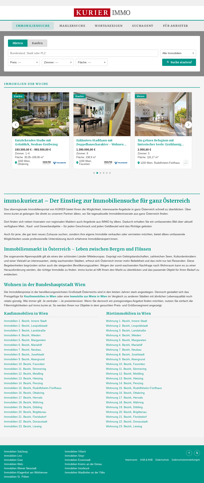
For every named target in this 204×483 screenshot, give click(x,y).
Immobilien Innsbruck (77, 468)
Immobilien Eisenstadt (77, 459)
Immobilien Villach (75, 451)
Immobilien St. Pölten (16, 476)
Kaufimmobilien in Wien (40, 296)
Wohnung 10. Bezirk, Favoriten (125, 364)
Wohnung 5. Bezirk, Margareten (126, 340)
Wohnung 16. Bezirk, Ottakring (125, 392)
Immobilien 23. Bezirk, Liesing (23, 426)
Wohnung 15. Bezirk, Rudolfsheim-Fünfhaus (134, 388)
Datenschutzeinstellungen (186, 459)
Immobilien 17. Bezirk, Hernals (23, 397)
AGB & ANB (146, 459)
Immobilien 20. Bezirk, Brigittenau (25, 412)
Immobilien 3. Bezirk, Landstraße (25, 330)
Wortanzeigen (109, 26)
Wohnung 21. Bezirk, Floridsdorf (126, 416)
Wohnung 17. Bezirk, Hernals (124, 397)
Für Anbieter (175, 26)
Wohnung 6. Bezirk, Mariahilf (124, 344)
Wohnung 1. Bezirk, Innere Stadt (126, 320)
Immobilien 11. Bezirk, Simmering (25, 368)
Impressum (131, 459)
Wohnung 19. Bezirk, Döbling (124, 407)
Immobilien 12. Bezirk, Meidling (23, 373)
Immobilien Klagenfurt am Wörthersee (25, 472)
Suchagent (142, 26)
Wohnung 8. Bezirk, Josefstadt (125, 354)
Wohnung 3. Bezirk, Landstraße (126, 330)
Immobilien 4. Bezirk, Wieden (22, 335)
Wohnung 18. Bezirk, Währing (125, 402)
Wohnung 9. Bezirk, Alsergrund (125, 359)
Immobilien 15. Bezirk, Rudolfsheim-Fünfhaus (32, 388)
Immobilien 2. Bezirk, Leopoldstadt (25, 325)
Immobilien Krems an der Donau (83, 464)
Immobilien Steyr (74, 455)
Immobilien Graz (13, 459)
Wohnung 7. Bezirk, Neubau (123, 349)
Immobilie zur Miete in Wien (88, 296)
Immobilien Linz (13, 455)
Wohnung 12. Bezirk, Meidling (125, 373)
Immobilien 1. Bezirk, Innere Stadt (25, 320)
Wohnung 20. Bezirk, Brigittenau (126, 412)
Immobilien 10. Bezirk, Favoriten (24, 364)
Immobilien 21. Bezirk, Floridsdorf (25, 416)
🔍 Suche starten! (179, 62)
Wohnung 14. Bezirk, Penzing (124, 383)
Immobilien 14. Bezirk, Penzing (23, 383)
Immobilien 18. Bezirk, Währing (23, 402)
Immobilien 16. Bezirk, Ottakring (24, 392)
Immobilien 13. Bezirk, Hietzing (23, 378)
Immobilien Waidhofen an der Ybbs (85, 472)
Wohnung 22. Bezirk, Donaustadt (127, 421)
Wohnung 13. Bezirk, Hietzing (124, 378)
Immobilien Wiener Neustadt (20, 468)
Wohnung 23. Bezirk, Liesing (124, 426)
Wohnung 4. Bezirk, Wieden (123, 335)
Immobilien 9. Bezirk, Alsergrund (24, 359)
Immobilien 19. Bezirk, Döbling (23, 407)
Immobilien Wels (13, 464)
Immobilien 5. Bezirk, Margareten (25, 340)
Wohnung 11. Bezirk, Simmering (126, 368)
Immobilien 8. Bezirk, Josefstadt (24, 354)
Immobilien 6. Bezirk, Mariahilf (23, 344)
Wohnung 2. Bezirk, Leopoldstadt (127, 325)
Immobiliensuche (33, 26)
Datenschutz (162, 459)
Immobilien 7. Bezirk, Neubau (22, 349)
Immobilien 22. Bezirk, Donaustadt (25, 421)
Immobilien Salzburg (15, 451)
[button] (15, 124)
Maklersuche (72, 26)
